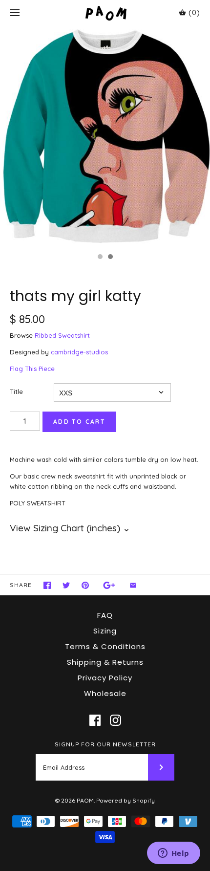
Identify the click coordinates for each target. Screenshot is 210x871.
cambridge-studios (79, 352)
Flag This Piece (32, 368)
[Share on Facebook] (47, 585)
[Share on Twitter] (66, 585)
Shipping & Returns (105, 662)
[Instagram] (115, 720)
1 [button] (100, 257)
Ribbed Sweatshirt (62, 335)
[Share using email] (133, 585)
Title (16, 391)
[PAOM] (105, 13)
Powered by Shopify (125, 800)
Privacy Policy (105, 678)
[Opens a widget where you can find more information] (173, 854)
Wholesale (105, 693)
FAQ (105, 615)
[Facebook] (95, 720)
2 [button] (110, 257)
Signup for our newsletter (105, 744)
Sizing (105, 631)
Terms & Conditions (105, 646)
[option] (105, 137)
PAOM (85, 800)
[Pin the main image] (85, 585)
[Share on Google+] (109, 585)
